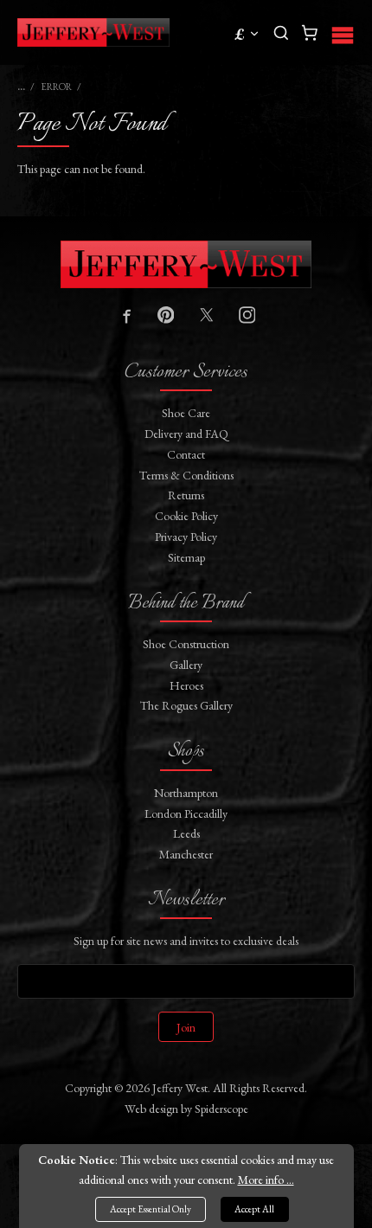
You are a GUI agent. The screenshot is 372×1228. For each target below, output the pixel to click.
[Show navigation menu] (342, 32)
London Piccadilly (186, 813)
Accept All (254, 1209)
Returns (186, 495)
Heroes (186, 685)
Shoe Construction (186, 644)
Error (56, 86)
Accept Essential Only (150, 1209)
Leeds (186, 833)
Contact (186, 454)
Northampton (186, 792)
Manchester (186, 854)
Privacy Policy (186, 536)
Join (186, 1027)
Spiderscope (221, 1108)
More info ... (266, 1179)
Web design (151, 1108)
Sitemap (186, 557)
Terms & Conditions (186, 475)
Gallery (186, 664)
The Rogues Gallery (186, 705)
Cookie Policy (186, 516)
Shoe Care (186, 413)
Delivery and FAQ (186, 433)
